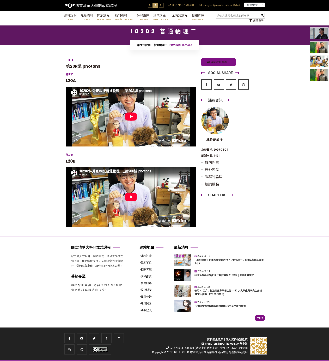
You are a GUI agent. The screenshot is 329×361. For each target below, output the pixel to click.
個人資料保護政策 (237, 339)
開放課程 (104, 17)
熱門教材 (124, 17)
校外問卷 (212, 170)
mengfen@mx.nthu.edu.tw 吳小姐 (221, 5)
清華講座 (160, 17)
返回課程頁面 (218, 62)
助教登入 (146, 310)
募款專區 (78, 276)
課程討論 (146, 255)
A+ (161, 5)
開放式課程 (144, 45)
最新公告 (146, 296)
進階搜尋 (258, 20)
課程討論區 (214, 177)
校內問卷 (212, 162)
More (260, 317)
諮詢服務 (212, 184)
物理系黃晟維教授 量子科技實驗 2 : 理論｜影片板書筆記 (224, 275)
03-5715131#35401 (183, 5)
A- (150, 5)
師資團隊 (143, 17)
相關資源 (198, 17)
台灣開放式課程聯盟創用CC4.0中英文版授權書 (220, 306)
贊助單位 (146, 262)
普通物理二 (160, 45)
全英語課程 (179, 17)
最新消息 (87, 17)
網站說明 (70, 17)
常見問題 (146, 303)
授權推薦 (146, 276)
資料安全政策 (215, 339)
